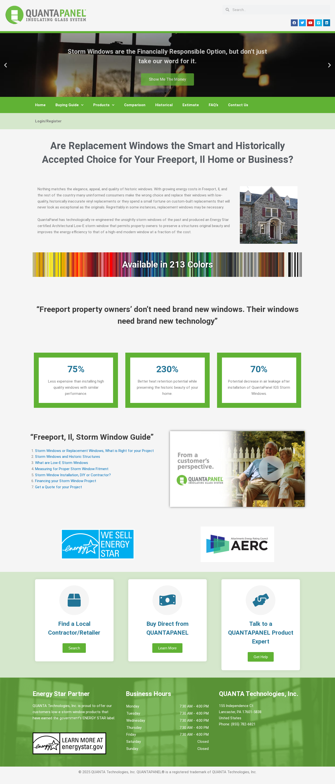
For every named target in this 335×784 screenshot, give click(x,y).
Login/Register (48, 121)
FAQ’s (213, 105)
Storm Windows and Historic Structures (67, 456)
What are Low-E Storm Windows (61, 463)
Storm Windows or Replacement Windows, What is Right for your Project (94, 451)
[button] (5, 65)
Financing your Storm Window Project (65, 481)
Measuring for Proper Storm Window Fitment (71, 469)
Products (101, 105)
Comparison (134, 105)
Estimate (190, 105)
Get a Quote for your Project (58, 487)
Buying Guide (67, 105)
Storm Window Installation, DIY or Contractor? (73, 475)
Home (40, 105)
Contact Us (238, 105)
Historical (164, 105)
